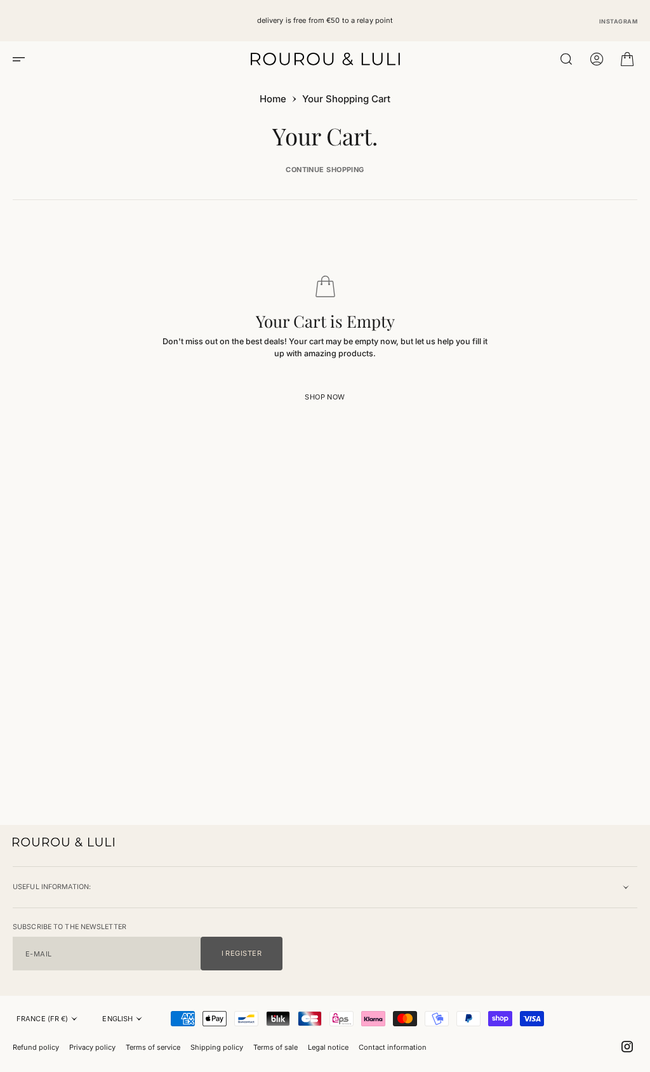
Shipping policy (216, 1047)
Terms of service (153, 1047)
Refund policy (36, 1047)
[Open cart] (627, 59)
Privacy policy (92, 1047)
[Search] (566, 59)
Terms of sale (275, 1047)
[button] (23, 59)
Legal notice (328, 1047)
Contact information (393, 1047)
